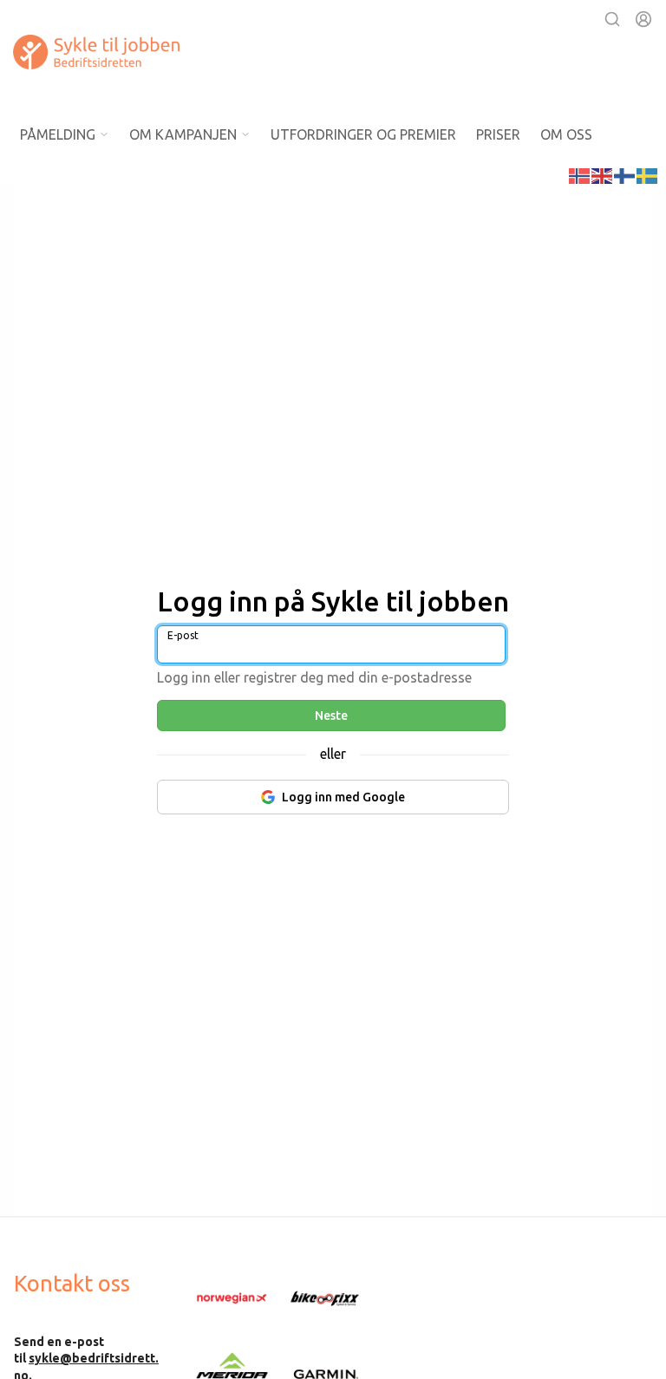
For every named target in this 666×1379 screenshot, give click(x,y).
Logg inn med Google (343, 797)
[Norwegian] (580, 174)
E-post (183, 635)
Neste (331, 715)
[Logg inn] (643, 19)
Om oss (566, 134)
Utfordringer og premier (363, 134)
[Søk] (612, 19)
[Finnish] (625, 174)
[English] (602, 174)
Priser (498, 134)
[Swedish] (648, 174)
